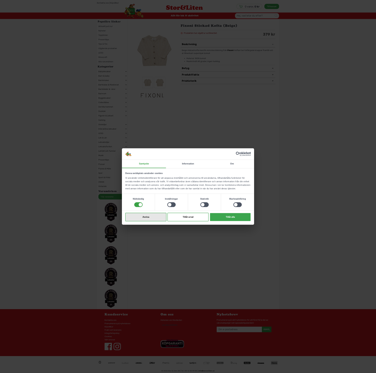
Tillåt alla (230, 217)
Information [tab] (188, 163)
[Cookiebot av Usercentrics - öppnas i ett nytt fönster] (238, 154)
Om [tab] (232, 163)
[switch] (171, 204)
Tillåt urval (188, 217)
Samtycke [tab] (144, 163)
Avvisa (145, 217)
